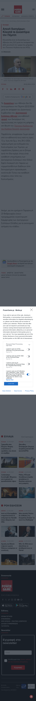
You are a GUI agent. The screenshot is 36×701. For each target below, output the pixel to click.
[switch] (28, 349)
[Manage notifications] (31, 696)
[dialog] (18, 350)
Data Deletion (6, 391)
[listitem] (18, 344)
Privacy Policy (29, 391)
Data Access (18, 391)
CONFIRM (11, 383)
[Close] (32, 310)
